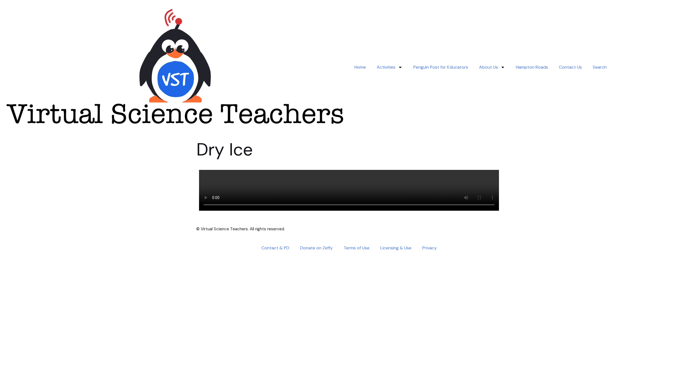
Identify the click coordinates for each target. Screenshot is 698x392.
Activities (386, 67)
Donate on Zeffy (316, 248)
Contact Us (570, 67)
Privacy (429, 248)
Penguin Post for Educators (440, 67)
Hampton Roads (532, 67)
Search (600, 67)
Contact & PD (275, 248)
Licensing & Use (395, 248)
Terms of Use (356, 248)
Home (360, 67)
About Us (488, 67)
